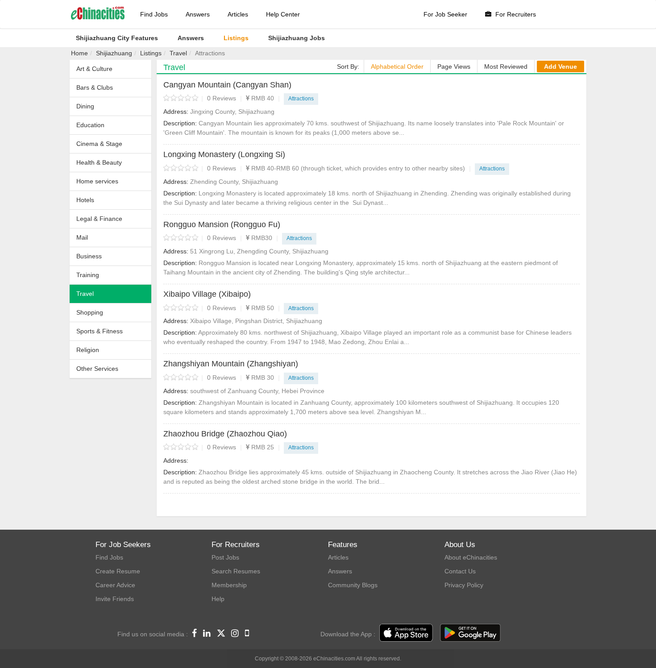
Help (218, 598)
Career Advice (115, 585)
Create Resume (117, 571)
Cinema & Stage (99, 143)
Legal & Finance (99, 218)
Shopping (89, 312)
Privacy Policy (463, 585)
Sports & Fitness (99, 331)
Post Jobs (225, 557)
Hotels (85, 199)
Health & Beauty (99, 162)
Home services (97, 181)
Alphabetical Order (397, 66)
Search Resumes (236, 571)
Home (79, 53)
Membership (229, 585)
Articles (238, 14)
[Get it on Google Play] (470, 633)
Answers (198, 14)
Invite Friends (114, 598)
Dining (85, 106)
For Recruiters (515, 14)
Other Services (97, 368)
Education (90, 125)
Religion (87, 349)
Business (89, 256)
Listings (151, 53)
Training (87, 274)
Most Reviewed (505, 66)
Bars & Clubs (94, 87)
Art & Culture (94, 68)
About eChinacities (470, 557)
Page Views (453, 66)
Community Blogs (353, 585)
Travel (178, 53)
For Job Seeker (445, 14)
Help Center (283, 14)
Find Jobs (154, 14)
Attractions (301, 98)
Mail (82, 237)
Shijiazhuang (114, 53)
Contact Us (460, 571)
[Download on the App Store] (406, 633)
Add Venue (560, 66)
